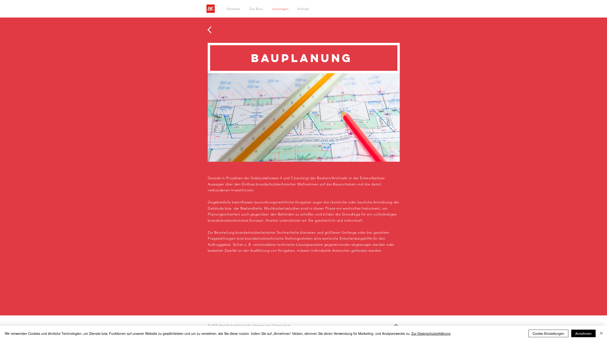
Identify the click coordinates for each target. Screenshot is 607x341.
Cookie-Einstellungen (548, 333)
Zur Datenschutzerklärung (431, 333)
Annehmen (583, 333)
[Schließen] (601, 333)
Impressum (261, 325)
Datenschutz (281, 325)
